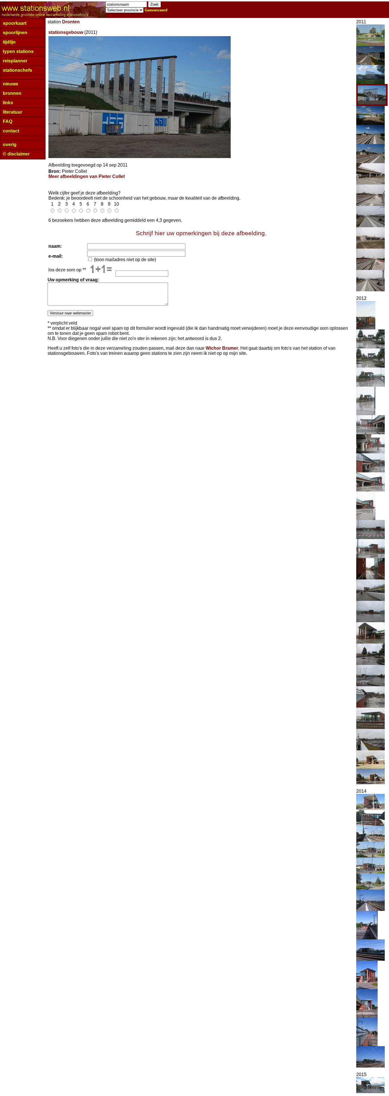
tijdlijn (9, 42)
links (8, 102)
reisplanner (15, 60)
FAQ (7, 121)
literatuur (12, 112)
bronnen (12, 93)
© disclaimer (16, 153)
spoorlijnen (15, 32)
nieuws (10, 83)
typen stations (18, 51)
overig (10, 144)
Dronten (71, 21)
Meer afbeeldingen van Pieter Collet (86, 176)
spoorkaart (14, 23)
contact (11, 130)
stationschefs (17, 70)
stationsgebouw (65, 32)
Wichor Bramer (222, 348)
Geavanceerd (156, 10)
